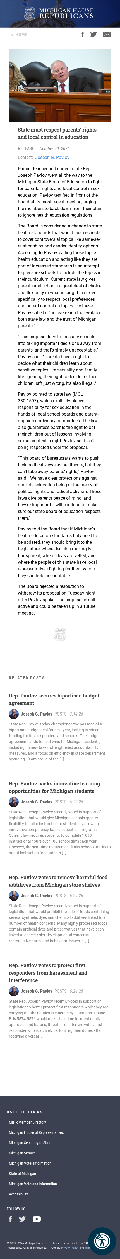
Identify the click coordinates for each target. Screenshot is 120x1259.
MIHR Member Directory (27, 1122)
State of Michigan (22, 1173)
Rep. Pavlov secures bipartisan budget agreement (54, 699)
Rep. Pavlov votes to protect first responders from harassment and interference (48, 973)
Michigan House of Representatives (36, 1132)
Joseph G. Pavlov (52, 157)
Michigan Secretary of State (30, 1143)
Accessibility (18, 1194)
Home (21, 34)
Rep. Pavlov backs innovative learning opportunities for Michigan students (54, 787)
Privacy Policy (70, 1248)
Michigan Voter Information (30, 1163)
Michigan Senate (22, 1153)
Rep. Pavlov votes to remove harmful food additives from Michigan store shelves (58, 881)
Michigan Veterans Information (33, 1184)
